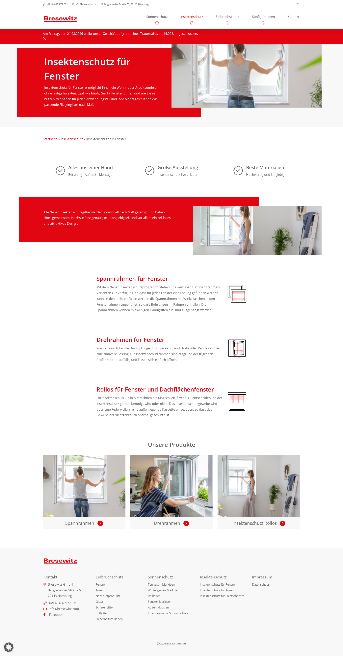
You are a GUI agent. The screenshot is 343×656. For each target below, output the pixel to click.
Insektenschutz (191, 17)
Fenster (101, 584)
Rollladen (154, 596)
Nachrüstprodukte (108, 596)
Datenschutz (260, 584)
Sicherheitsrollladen (109, 619)
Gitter (99, 602)
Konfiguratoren (263, 17)
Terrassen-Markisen (161, 584)
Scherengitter (105, 607)
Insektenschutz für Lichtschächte (222, 596)
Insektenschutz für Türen (217, 590)
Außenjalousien (158, 607)
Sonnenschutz (157, 17)
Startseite (50, 139)
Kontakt (293, 17)
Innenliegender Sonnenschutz (168, 613)
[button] (8, 647)
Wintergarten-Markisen (163, 590)
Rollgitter (102, 613)
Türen (100, 590)
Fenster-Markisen (160, 602)
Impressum (262, 577)
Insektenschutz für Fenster (218, 584)
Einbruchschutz (227, 17)
